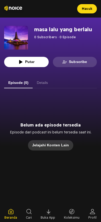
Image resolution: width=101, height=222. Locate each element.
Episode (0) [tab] (18, 83)
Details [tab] (42, 83)
